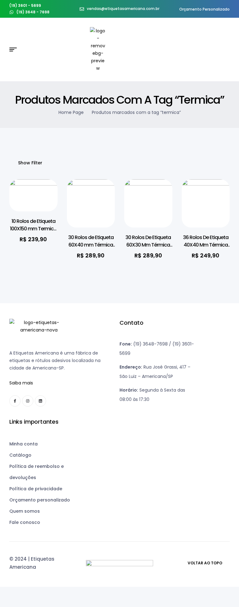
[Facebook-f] (15, 401)
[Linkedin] (40, 401)
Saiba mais (21, 383)
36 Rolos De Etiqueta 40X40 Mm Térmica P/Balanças (205, 245)
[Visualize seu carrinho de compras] (227, 50)
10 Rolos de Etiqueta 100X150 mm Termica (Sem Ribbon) (33, 229)
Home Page (71, 112)
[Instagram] (27, 401)
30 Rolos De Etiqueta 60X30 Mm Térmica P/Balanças (148, 245)
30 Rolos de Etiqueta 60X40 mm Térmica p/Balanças (91, 245)
